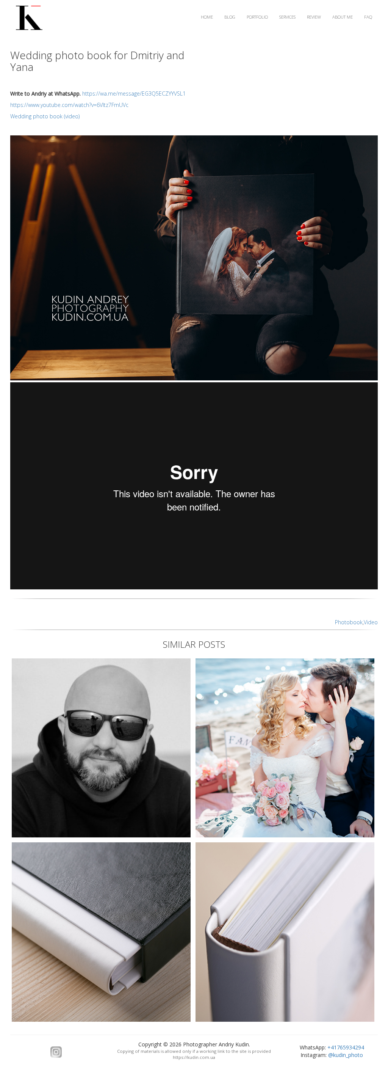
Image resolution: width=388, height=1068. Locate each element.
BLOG (229, 17)
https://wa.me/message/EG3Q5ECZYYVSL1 (134, 93)
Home (207, 17)
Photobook (349, 622)
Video (371, 622)
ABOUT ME (342, 17)
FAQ (368, 17)
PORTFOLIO (257, 17)
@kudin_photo (345, 1055)
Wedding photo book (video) (45, 116)
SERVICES (287, 17)
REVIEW (314, 17)
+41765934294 (345, 1047)
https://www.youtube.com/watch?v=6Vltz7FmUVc (69, 104)
